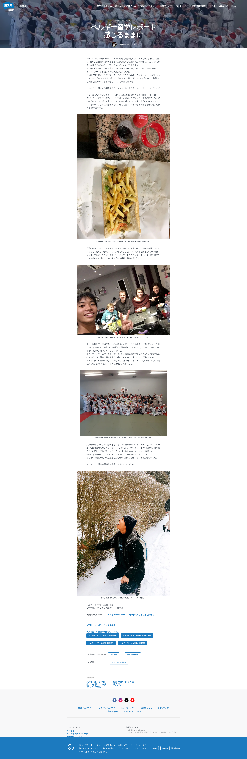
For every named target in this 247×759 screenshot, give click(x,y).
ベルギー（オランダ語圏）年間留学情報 (137, 635)
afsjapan (122, 44)
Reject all (165, 748)
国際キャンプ (146, 708)
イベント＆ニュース (132, 711)
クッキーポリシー (134, 745)
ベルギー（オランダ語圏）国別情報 (132, 643)
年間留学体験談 (119, 20)
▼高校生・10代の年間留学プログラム (102, 632)
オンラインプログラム (106, 708)
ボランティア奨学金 (119, 662)
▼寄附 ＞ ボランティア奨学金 (100, 625)
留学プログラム (84, 708)
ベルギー (128, 20)
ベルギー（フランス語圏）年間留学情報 (103, 635)
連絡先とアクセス (74, 736)
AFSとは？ (71, 731)
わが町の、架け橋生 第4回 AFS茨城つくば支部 (96, 684)
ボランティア (163, 708)
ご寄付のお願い (112, 711)
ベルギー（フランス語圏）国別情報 (101, 643)
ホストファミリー (128, 708)
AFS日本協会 (8, 6)
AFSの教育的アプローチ (77, 734)
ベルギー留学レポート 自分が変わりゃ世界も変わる (131, 615)
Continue (154, 748)
